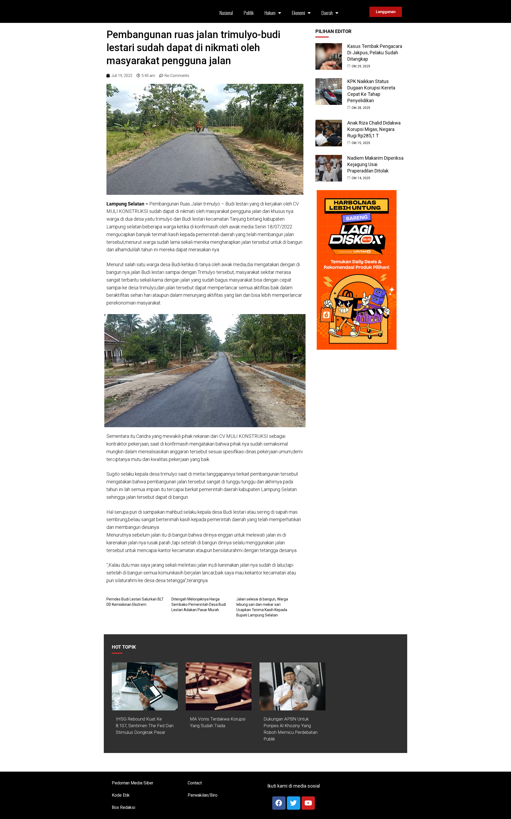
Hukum (269, 12)
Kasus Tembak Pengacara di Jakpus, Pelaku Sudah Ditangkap (374, 52)
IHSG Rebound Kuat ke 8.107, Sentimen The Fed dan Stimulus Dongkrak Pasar (145, 725)
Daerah (327, 12)
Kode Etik (121, 795)
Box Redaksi (123, 807)
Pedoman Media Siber (132, 782)
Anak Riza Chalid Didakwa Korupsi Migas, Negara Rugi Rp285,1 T (374, 129)
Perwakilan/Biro (202, 795)
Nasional (226, 12)
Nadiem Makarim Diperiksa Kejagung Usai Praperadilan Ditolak (375, 164)
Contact (195, 782)
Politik (249, 12)
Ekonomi (298, 12)
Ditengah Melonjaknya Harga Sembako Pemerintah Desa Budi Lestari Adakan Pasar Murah (198, 604)
